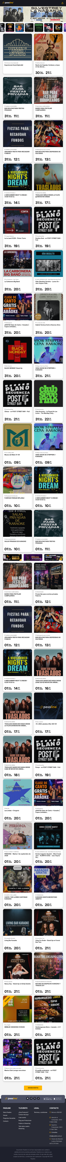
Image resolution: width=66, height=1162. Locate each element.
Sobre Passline (7, 1112)
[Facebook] (27, 1098)
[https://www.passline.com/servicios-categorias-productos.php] (12, 557)
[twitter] (34, 1098)
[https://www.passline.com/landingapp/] (53, 557)
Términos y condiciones (40, 1112)
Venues (5, 1115)
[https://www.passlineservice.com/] (33, 557)
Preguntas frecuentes (9, 1118)
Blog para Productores (25, 1120)
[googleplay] (48, 1098)
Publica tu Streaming (24, 1123)
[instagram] (31, 1098)
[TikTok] (38, 1098)
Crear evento (22, 1117)
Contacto (5, 1121)
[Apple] (57, 1098)
